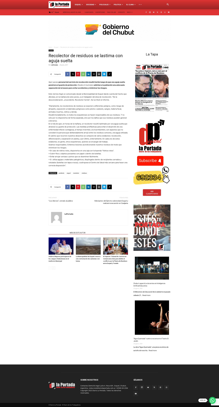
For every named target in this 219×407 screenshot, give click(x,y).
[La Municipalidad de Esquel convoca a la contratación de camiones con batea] (88, 246)
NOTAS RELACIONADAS (58, 233)
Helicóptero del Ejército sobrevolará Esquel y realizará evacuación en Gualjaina (111, 202)
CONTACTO (121, 12)
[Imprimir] (99, 74)
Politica (117, 4)
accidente (61, 173)
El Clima (130, 4)
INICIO (129, 12)
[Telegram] (104, 74)
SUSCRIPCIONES (100, 12)
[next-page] (53, 267)
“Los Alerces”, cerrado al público (61, 201)
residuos (84, 173)
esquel (69, 173)
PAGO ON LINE (111, 12)
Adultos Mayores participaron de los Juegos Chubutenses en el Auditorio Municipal (60, 259)
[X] (157, 12)
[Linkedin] (88, 74)
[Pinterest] (78, 74)
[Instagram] (150, 12)
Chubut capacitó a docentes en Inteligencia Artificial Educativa (149, 284)
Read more (146, 295)
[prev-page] (50, 267)
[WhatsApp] (165, 12)
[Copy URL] (109, 74)
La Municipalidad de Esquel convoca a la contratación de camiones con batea (88, 259)
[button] (167, 5)
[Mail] (153, 12)
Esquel (78, 4)
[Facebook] (146, 12)
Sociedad (90, 4)
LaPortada (54, 65)
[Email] (93, 74)
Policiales (104, 4)
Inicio (50, 47)
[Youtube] (168, 12)
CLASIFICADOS (89, 12)
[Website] (161, 12)
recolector (76, 173)
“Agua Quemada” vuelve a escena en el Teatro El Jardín (151, 340)
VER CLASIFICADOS (152, 192)
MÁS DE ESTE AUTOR (77, 233)
